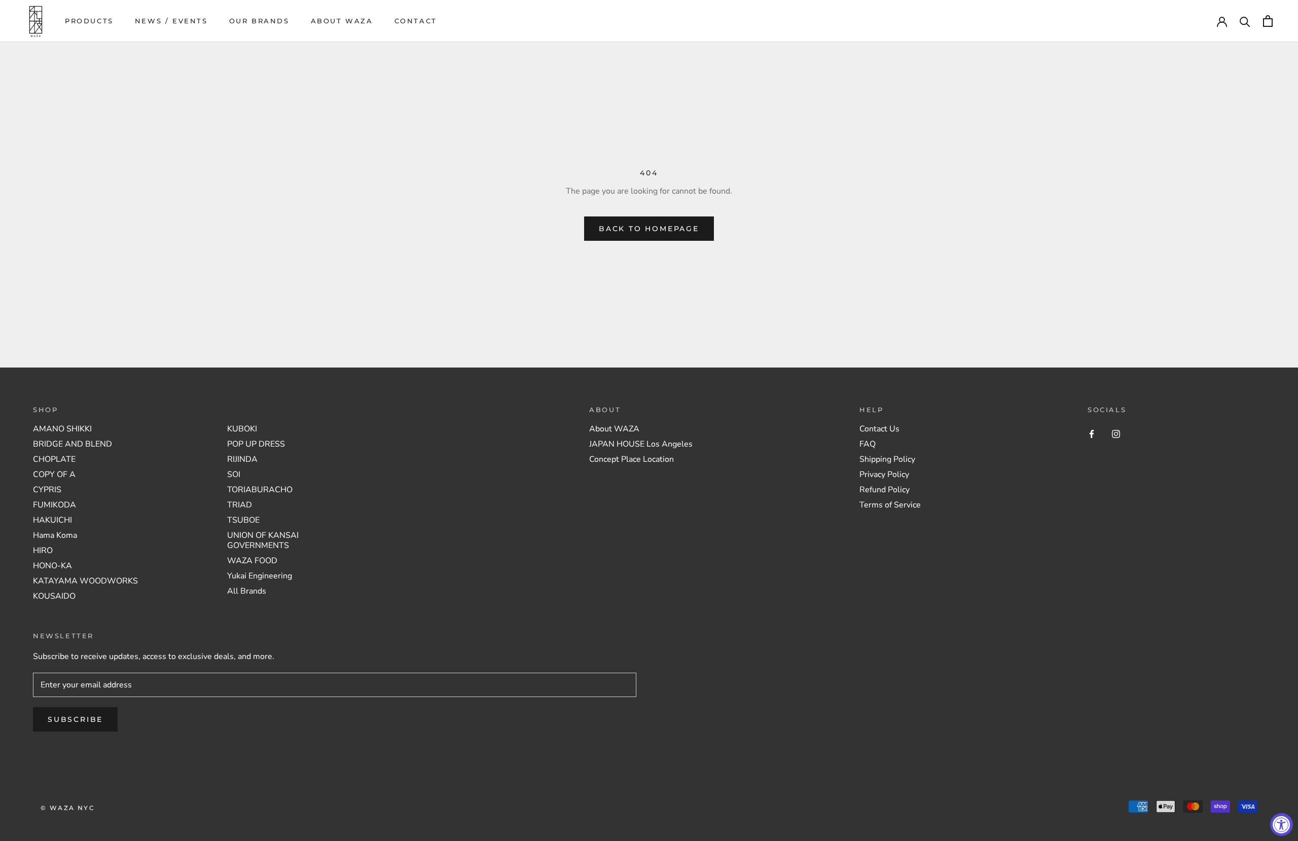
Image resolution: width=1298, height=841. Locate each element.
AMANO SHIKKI (62, 429)
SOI (233, 474)
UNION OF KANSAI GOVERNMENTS (263, 540)
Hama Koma (55, 535)
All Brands (246, 591)
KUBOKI (242, 429)
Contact (415, 21)
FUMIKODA (54, 505)
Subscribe (75, 719)
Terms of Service (890, 505)
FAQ (867, 444)
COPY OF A (54, 474)
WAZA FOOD (252, 561)
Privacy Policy (884, 474)
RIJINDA (242, 459)
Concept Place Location (631, 459)
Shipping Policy (887, 459)
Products (89, 21)
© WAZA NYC (68, 808)
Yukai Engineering (259, 576)
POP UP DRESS (256, 444)
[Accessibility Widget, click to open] (1281, 824)
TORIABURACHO (260, 490)
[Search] (1245, 21)
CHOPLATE (54, 459)
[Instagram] (1116, 433)
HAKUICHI (52, 520)
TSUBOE (243, 520)
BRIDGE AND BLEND (72, 444)
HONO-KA (52, 566)
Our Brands (259, 21)
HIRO (43, 550)
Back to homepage (649, 228)
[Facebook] (1092, 433)
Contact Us (879, 429)
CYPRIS (47, 490)
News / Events (171, 21)
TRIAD (239, 505)
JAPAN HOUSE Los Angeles (641, 444)
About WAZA (342, 21)
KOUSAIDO (54, 596)
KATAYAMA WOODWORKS (85, 581)
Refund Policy (884, 490)
